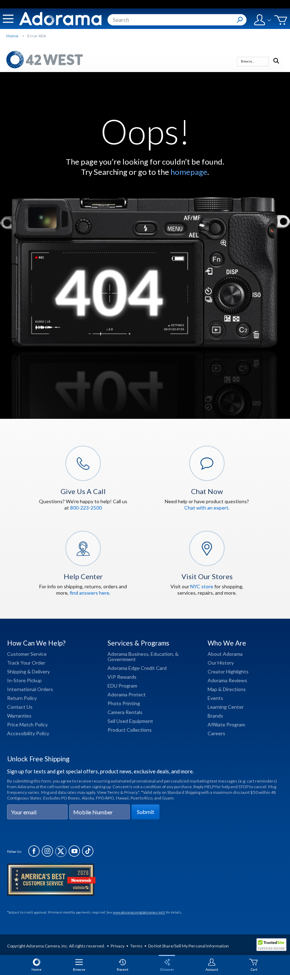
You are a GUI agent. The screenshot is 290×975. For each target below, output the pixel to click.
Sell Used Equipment (130, 721)
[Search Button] (239, 19)
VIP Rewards (122, 677)
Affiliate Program (226, 724)
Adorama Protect (127, 694)
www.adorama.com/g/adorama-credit (139, 912)
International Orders (30, 689)
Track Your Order (26, 663)
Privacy (117, 946)
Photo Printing (124, 703)
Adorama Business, (129, 654)
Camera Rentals (125, 712)
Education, (162, 654)
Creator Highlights (228, 671)
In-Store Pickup (24, 680)
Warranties (19, 716)
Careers (216, 733)
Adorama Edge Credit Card (137, 668)
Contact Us (20, 707)
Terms (136, 946)
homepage (188, 172)
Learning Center (226, 707)
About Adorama (225, 654)
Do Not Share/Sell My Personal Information (188, 946)
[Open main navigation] (8, 18)
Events (215, 698)
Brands (215, 716)
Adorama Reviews (227, 680)
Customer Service (27, 654)
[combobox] (177, 19)
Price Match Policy (27, 724)
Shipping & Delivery (28, 671)
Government (122, 659)
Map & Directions (227, 689)
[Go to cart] (280, 20)
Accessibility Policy (28, 733)
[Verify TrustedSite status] (273, 945)
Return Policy (22, 698)
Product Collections (130, 730)
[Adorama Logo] (60, 18)
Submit (145, 811)
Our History (221, 663)
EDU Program (122, 686)
